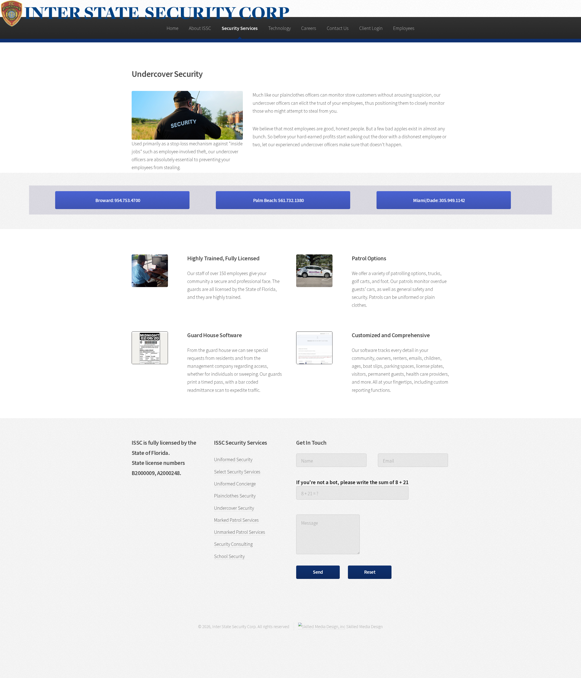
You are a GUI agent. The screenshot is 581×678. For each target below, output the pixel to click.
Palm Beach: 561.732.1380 (279, 200)
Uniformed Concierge (235, 484)
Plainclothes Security (235, 496)
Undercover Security (234, 508)
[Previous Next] (150, 348)
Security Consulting (233, 544)
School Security (229, 556)
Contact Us (338, 28)
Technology (279, 28)
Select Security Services (237, 472)
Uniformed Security (233, 459)
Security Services (240, 28)
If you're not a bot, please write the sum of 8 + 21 (352, 482)
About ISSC (200, 28)
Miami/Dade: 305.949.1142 (439, 200)
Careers (308, 28)
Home (172, 28)
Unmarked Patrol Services (239, 532)
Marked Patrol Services (236, 520)
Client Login (371, 28)
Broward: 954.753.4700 (118, 200)
